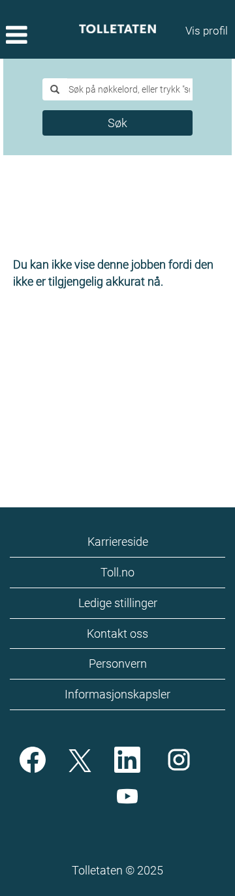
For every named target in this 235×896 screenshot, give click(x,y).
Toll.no (117, 572)
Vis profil (206, 30)
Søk (117, 123)
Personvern (118, 663)
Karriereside (117, 541)
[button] (39, 35)
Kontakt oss (117, 633)
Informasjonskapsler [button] (117, 694)
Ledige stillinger (117, 603)
